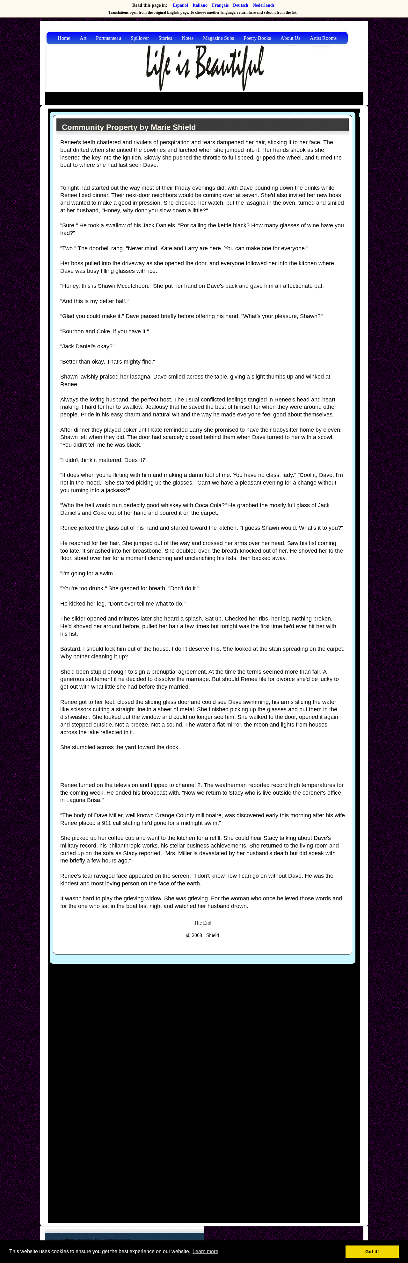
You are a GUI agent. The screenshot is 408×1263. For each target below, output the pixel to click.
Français (220, 5)
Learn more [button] (205, 1251)
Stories (165, 38)
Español (180, 5)
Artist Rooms (323, 38)
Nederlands (263, 5)
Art (83, 38)
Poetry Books (257, 38)
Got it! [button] (372, 1251)
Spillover (140, 38)
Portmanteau (108, 38)
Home (64, 38)
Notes (187, 38)
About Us (290, 38)
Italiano (200, 5)
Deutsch (240, 5)
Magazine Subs (218, 38)
